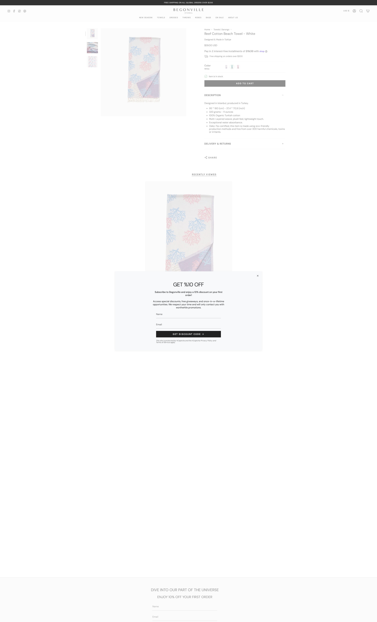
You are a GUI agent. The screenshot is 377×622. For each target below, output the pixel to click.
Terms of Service (163, 342)
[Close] (257, 275)
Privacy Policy (207, 340)
